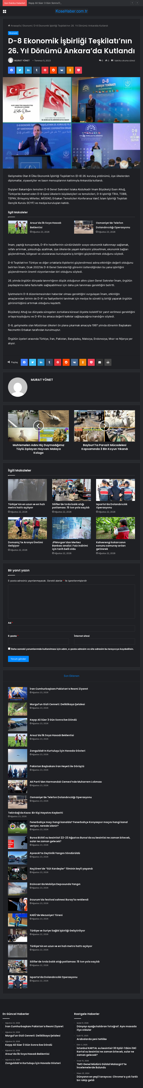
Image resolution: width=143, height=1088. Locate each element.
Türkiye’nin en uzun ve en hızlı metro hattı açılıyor (26, 505)
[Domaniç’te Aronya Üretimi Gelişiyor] (27, 528)
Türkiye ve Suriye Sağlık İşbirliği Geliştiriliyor (57, 930)
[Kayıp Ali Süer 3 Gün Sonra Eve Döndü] (17, 724)
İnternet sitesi (82, 635)
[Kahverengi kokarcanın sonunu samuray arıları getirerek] (115, 528)
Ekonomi (27, 25)
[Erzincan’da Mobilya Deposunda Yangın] (17, 888)
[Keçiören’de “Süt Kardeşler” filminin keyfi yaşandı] (17, 873)
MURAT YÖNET (22, 60)
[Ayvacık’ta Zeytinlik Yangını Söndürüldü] (17, 857)
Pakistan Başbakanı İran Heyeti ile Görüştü (57, 766)
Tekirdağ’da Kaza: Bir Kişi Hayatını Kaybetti (35, 812)
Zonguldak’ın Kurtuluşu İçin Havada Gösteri (57, 750)
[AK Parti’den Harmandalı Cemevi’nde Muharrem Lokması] (17, 786)
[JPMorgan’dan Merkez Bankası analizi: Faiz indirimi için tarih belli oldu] (71, 528)
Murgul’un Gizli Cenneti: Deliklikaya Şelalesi (57, 704)
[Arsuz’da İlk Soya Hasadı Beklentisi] (17, 227)
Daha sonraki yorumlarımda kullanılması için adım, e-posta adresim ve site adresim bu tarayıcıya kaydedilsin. (72, 649)
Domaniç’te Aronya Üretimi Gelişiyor (25, 544)
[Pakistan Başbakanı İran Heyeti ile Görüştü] (17, 771)
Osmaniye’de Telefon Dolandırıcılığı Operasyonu (61, 797)
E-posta (13, 635)
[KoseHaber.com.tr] (71, 11)
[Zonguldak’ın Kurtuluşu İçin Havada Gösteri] (17, 755)
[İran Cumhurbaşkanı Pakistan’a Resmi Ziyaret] (17, 693)
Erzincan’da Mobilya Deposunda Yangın (55, 884)
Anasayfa (15, 25)
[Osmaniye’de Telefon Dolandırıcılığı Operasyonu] (83, 227)
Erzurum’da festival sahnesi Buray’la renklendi (59, 899)
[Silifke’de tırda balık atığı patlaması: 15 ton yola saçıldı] (71, 490)
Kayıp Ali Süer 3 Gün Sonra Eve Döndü (49, 3)
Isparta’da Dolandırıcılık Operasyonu (111, 505)
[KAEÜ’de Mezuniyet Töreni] (17, 919)
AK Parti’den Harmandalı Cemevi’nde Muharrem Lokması (66, 781)
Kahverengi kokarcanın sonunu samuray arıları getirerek (111, 546)
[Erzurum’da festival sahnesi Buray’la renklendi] (17, 904)
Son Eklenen (71, 675)
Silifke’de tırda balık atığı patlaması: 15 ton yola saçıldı (70, 505)
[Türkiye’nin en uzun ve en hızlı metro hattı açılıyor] (27, 490)
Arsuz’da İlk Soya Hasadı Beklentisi (52, 735)
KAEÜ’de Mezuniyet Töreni (46, 915)
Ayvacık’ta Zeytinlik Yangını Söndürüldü (55, 853)
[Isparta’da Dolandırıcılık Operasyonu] (115, 490)
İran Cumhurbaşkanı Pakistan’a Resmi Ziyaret (59, 689)
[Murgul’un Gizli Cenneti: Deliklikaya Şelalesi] (17, 709)
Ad (10, 622)
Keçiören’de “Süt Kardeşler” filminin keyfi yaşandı (61, 868)
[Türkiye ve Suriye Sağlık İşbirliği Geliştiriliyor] (17, 935)
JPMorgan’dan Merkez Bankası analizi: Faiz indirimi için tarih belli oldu (70, 546)
